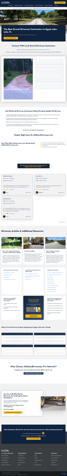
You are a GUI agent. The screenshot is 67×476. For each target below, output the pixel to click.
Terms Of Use (6, 474)
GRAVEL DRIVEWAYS (4, 462)
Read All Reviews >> (62, 222)
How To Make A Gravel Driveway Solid (9, 279)
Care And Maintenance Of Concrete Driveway (54, 274)
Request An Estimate (60, 2)
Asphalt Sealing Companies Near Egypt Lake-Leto (55, 308)
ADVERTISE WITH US (54, 464)
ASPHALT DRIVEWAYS (4, 455)
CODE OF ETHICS (21, 460)
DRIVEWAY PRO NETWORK (5, 464)
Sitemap (2, 474)
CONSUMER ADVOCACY (39, 460)
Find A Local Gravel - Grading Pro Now (33, 373)
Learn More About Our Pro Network (12, 412)
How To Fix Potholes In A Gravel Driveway (31, 273)
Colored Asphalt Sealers (51, 283)
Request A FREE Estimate (10, 38)
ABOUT (36, 455)
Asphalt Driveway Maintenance (51, 287)
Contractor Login (25, 474)
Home (14, 8)
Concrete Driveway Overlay (51, 291)
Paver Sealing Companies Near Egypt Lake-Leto (54, 310)
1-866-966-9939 (46, 49)
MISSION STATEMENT (38, 464)
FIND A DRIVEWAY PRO (55, 457)
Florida (17, 8)
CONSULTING (53, 462)
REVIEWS (19, 464)
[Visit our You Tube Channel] (62, 474)
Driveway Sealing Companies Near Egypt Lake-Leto (53, 313)
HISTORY (36, 457)
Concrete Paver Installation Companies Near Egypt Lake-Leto (11, 307)
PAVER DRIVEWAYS (4, 460)
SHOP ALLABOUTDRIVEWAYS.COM (56, 455)
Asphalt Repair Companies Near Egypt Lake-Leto (55, 305)
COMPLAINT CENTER (21, 462)
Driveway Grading (6, 277)
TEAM (35, 462)
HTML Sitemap (19, 474)
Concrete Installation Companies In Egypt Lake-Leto (10, 304)
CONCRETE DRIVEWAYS (5, 457)
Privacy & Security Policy (13, 474)
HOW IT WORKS (20, 455)
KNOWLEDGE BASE (54, 460)
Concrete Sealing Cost (50, 281)
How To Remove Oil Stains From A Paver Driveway (54, 272)
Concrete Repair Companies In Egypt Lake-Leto (54, 303)
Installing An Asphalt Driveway (51, 289)
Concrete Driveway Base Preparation (52, 285)
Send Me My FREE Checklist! (33, 438)
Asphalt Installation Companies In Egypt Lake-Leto (12, 310)
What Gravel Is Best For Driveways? (9, 272)
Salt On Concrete (49, 276)
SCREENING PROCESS (21, 457)
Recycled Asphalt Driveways (8, 275)
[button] (11, 5)
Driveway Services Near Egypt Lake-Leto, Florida (25, 8)
